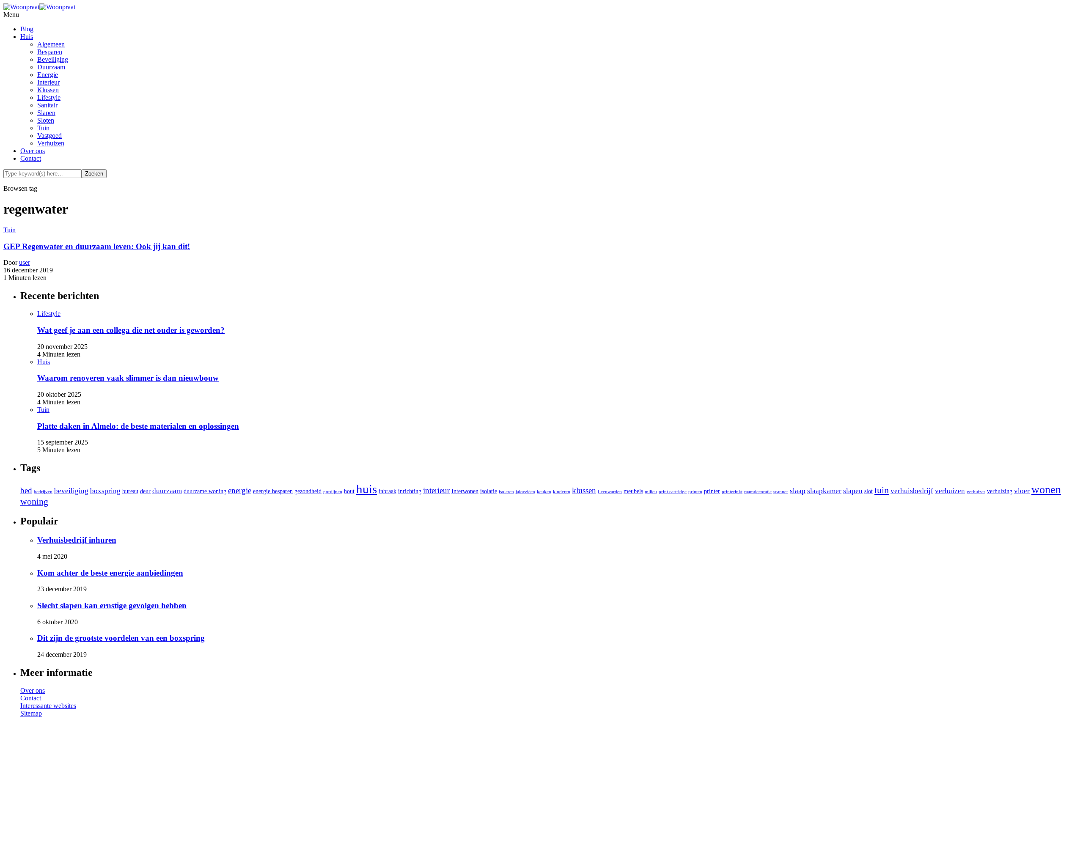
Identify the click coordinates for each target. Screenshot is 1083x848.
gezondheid (308, 491)
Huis (26, 36)
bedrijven (43, 491)
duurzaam (167, 491)
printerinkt (732, 491)
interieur (436, 490)
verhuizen (950, 491)
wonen (1046, 489)
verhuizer (976, 491)
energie (239, 490)
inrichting (409, 491)
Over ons (32, 150)
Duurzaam (51, 67)
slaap (797, 491)
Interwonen (464, 491)
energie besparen (273, 491)
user (24, 262)
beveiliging (71, 491)
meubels (633, 491)
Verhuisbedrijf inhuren (76, 539)
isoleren (506, 491)
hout (349, 491)
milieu (651, 491)
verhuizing (999, 491)
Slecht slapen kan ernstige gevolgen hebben (112, 605)
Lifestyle (48, 97)
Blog (26, 29)
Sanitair (47, 105)
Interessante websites (48, 705)
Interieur (48, 82)
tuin (881, 490)
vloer (1022, 491)
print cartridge (673, 491)
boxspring (105, 491)
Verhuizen (50, 143)
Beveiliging (52, 59)
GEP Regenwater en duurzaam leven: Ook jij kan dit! (96, 246)
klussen (584, 490)
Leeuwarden (610, 491)
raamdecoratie (758, 491)
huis (366, 489)
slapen (853, 491)
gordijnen (332, 491)
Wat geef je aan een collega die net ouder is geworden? (131, 330)
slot (868, 491)
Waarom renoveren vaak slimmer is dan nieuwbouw (128, 377)
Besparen (49, 51)
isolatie (488, 491)
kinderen (561, 491)
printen (695, 491)
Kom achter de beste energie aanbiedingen (110, 572)
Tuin (43, 128)
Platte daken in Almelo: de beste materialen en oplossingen (138, 426)
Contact (30, 158)
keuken (544, 491)
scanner (780, 491)
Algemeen (51, 44)
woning (34, 501)
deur (145, 491)
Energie (47, 74)
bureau (130, 491)
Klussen (48, 89)
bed (26, 490)
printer (712, 491)
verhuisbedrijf (912, 491)
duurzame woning (205, 491)
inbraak (387, 491)
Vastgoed (49, 135)
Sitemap (31, 713)
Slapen (46, 112)
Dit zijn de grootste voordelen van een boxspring (121, 638)
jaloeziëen (525, 491)
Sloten (45, 120)
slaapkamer (824, 491)
